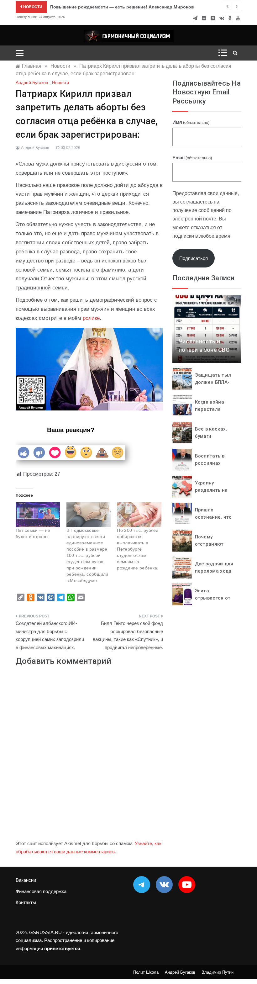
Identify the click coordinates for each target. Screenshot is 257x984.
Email (192, 157)
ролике (91, 318)
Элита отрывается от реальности (213, 598)
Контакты (26, 902)
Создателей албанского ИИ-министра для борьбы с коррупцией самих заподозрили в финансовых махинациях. (50, 635)
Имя (190, 122)
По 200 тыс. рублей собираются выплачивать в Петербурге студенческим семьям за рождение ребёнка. (137, 549)
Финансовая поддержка (41, 891)
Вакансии (26, 880)
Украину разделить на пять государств (215, 490)
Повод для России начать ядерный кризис (97, 6)
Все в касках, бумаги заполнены (211, 436)
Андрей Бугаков (32, 82)
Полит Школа (146, 972)
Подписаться (193, 258)
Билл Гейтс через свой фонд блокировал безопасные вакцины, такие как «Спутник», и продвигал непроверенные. (128, 635)
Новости (60, 82)
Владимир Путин (217, 972)
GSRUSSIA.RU (45, 932)
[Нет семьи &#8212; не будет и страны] (38, 514)
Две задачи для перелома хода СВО (214, 571)
